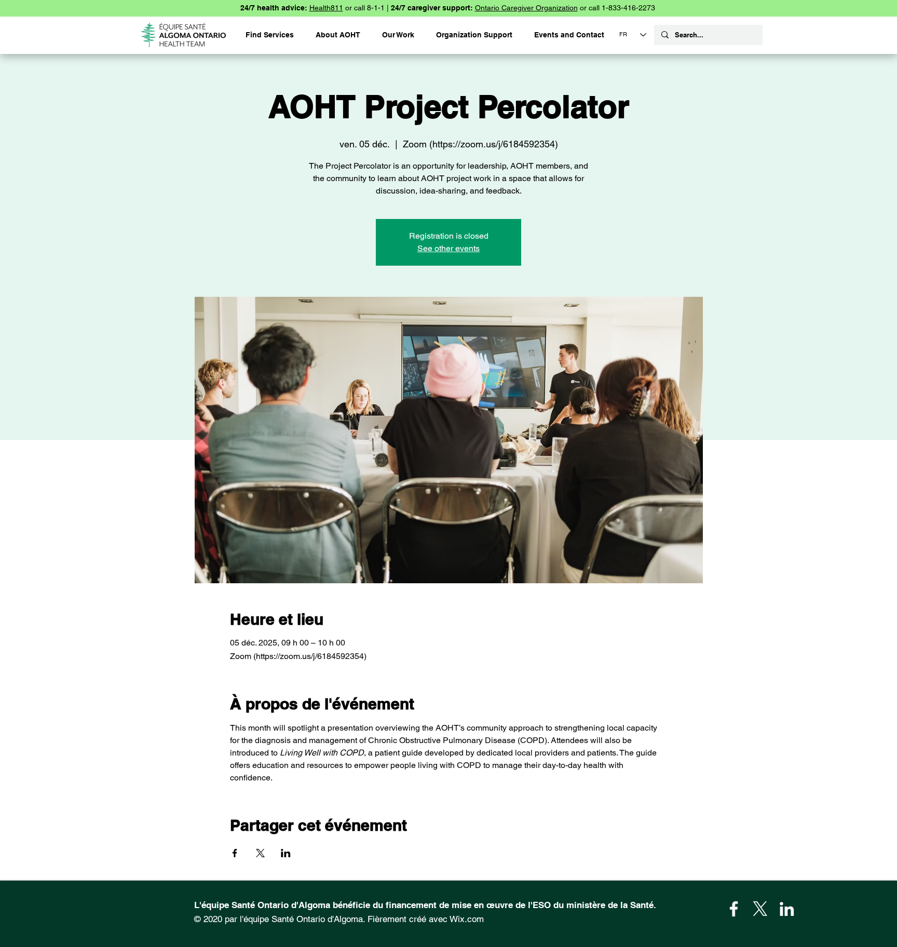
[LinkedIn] (787, 909)
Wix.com (467, 919)
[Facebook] (734, 909)
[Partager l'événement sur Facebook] (235, 853)
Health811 (326, 8)
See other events (448, 248)
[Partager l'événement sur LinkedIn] (286, 853)
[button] (474, 35)
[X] (760, 909)
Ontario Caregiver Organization (526, 8)
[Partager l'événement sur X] (260, 853)
